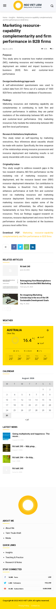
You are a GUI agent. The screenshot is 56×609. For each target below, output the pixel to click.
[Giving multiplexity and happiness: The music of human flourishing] (6, 436)
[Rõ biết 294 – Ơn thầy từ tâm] (6, 459)
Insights (12, 17)
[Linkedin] (32, 247)
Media (8, 538)
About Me (10, 528)
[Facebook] (14, 247)
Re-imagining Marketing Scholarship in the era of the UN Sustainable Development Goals (34, 297)
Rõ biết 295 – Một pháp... (24, 446)
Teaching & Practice (14, 557)
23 (50, 405)
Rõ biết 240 (25, 266)
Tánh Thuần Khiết (13, 533)
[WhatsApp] (26, 247)
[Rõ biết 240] (10, 270)
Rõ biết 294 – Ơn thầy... (23, 457)
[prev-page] (4, 309)
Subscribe (47, 589)
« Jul (27, 419)
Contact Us (35, 605)
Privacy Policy (24, 605)
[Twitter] (20, 247)
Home (5, 17)
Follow (48, 583)
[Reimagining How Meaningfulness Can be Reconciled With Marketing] (10, 284)
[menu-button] (4, 6)
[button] (52, 5)
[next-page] (8, 309)
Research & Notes (14, 562)
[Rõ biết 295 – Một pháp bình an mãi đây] (6, 448)
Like (49, 577)
